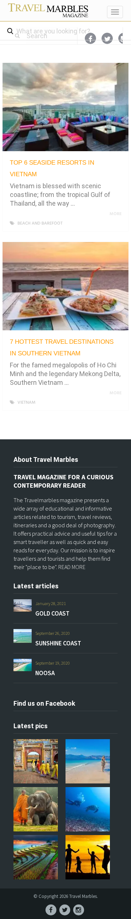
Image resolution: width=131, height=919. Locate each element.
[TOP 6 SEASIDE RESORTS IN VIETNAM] (65, 107)
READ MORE (72, 567)
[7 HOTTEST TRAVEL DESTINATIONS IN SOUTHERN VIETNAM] (65, 286)
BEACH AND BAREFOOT (40, 223)
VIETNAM (26, 402)
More (116, 214)
